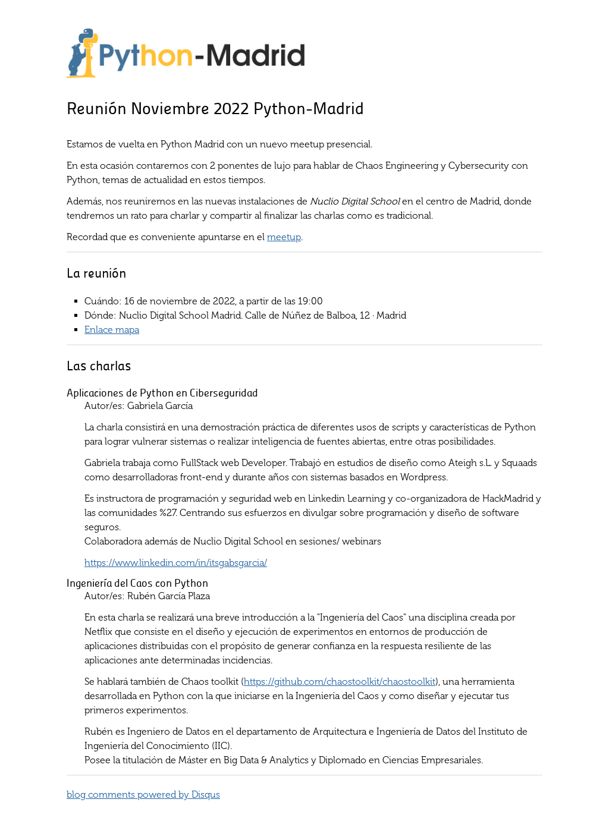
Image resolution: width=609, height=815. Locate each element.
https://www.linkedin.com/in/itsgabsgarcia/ (175, 562)
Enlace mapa (111, 329)
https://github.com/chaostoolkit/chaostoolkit (339, 681)
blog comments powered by (143, 794)
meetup (284, 237)
